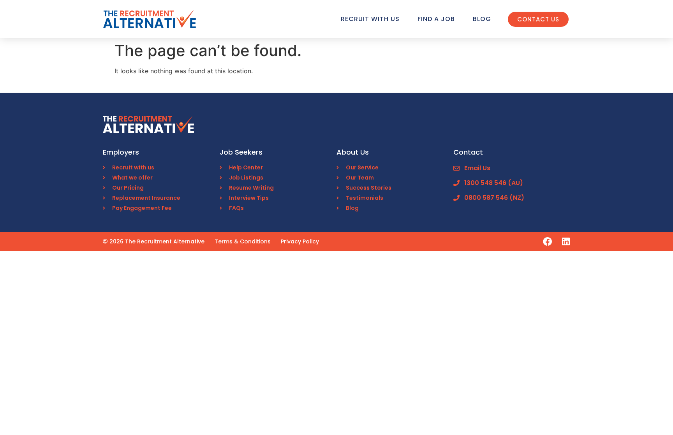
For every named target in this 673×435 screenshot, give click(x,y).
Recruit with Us (370, 18)
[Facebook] (547, 241)
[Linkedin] (565, 241)
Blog (482, 18)
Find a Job (436, 18)
